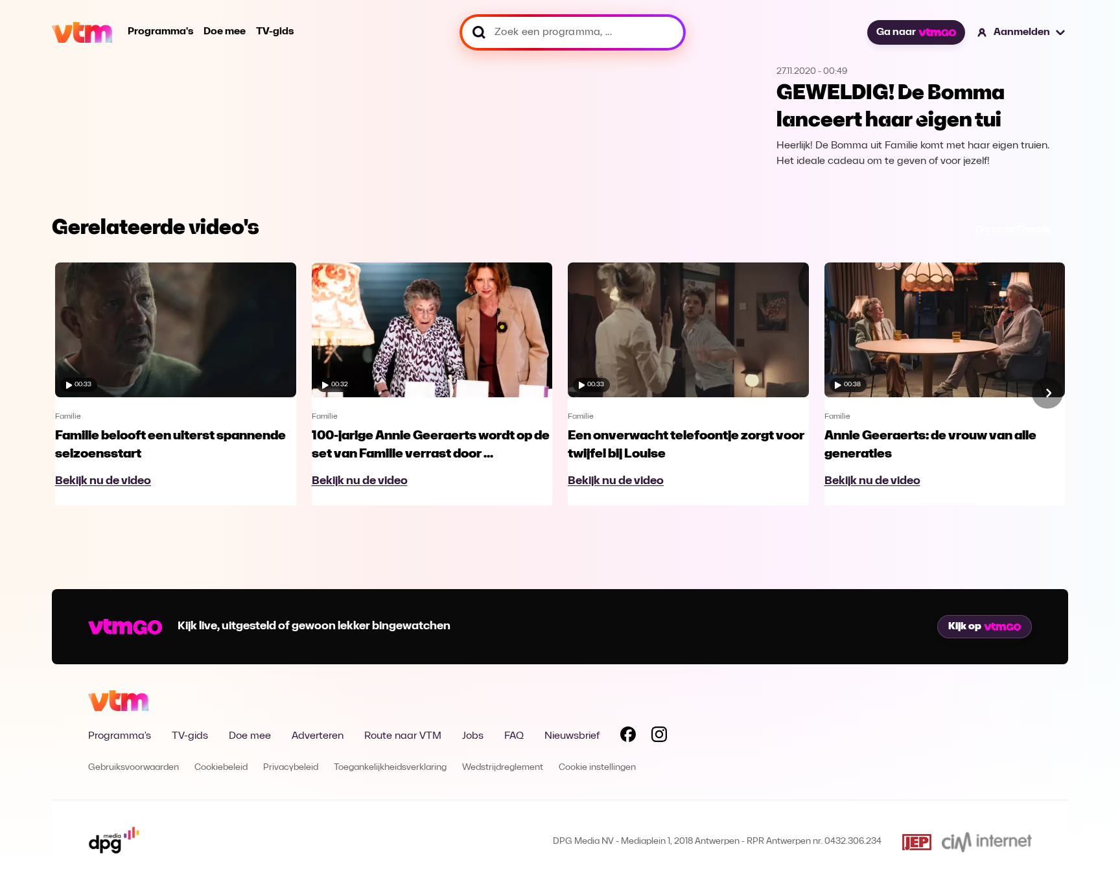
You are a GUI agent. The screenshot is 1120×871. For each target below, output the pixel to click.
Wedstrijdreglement (502, 767)
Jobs (473, 736)
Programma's (160, 32)
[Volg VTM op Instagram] (659, 736)
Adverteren (318, 736)
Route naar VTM (402, 736)
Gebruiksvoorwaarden (133, 767)
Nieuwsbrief (572, 736)
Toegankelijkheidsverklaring (390, 767)
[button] (1021, 32)
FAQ (514, 736)
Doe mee (225, 32)
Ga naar (896, 32)
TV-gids (275, 32)
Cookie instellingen (597, 767)
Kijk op (964, 626)
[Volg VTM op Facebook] (628, 736)
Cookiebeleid (221, 767)
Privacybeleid (290, 767)
